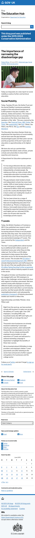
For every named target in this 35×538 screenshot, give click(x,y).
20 (17, 474)
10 (2, 471)
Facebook (22, 380)
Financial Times (16, 122)
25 (7, 478)
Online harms (27, 371)
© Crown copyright (17, 533)
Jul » (7, 482)
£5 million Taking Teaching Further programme (17, 267)
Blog (3, 10)
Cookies (22, 509)
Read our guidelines (7, 490)
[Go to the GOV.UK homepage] (8, 2)
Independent (13, 124)
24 (2, 478)
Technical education (12, 64)
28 (22, 478)
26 (12, 478)
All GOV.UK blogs (7, 503)
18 (7, 474)
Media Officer (5, 62)
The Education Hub (12, 13)
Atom (21, 434)
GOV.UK (4, 506)
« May (3, 482)
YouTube (5, 449)
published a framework (9, 294)
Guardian (4, 122)
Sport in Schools (9, 371)
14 (22, 471)
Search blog (6, 23)
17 (2, 474)
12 (12, 471)
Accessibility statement (9, 509)
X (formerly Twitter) (9, 380)
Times (3, 124)
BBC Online (26, 122)
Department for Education (18, 17)
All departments (14, 506)
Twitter (12, 362)
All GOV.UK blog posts (22, 503)
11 (6, 471)
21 (22, 474)
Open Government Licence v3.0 (12, 517)
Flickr (5, 447)
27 (17, 478)
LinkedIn (5, 382)
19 (12, 474)
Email (21, 382)
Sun (18, 127)
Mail (22, 124)
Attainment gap (23, 62)
